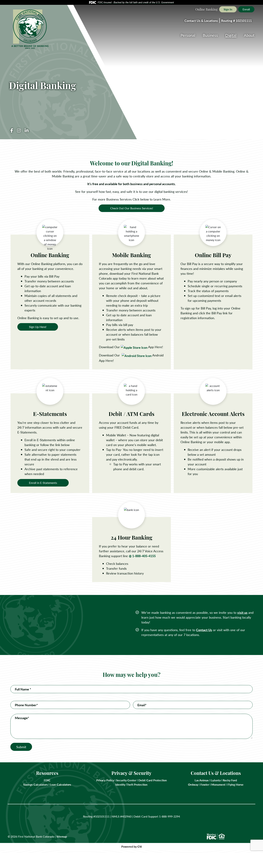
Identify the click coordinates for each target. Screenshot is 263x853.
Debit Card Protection (152, 780)
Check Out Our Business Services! (131, 208)
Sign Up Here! (37, 327)
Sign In (228, 9)
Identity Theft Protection (131, 784)
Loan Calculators (60, 784)
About (249, 35)
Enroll (246, 9)
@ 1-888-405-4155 (142, 556)
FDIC (47, 780)
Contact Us (204, 630)
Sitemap (62, 836)
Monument (218, 784)
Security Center (126, 780)
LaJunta (216, 780)
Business (210, 35)
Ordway (193, 784)
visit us (242, 612)
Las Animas (202, 780)
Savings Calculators (35, 784)
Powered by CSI (131, 846)
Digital (230, 35)
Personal (188, 35)
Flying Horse (235, 784)
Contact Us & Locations (201, 20)
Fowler (204, 784)
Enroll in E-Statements (43, 483)
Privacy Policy (105, 780)
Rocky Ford (230, 780)
